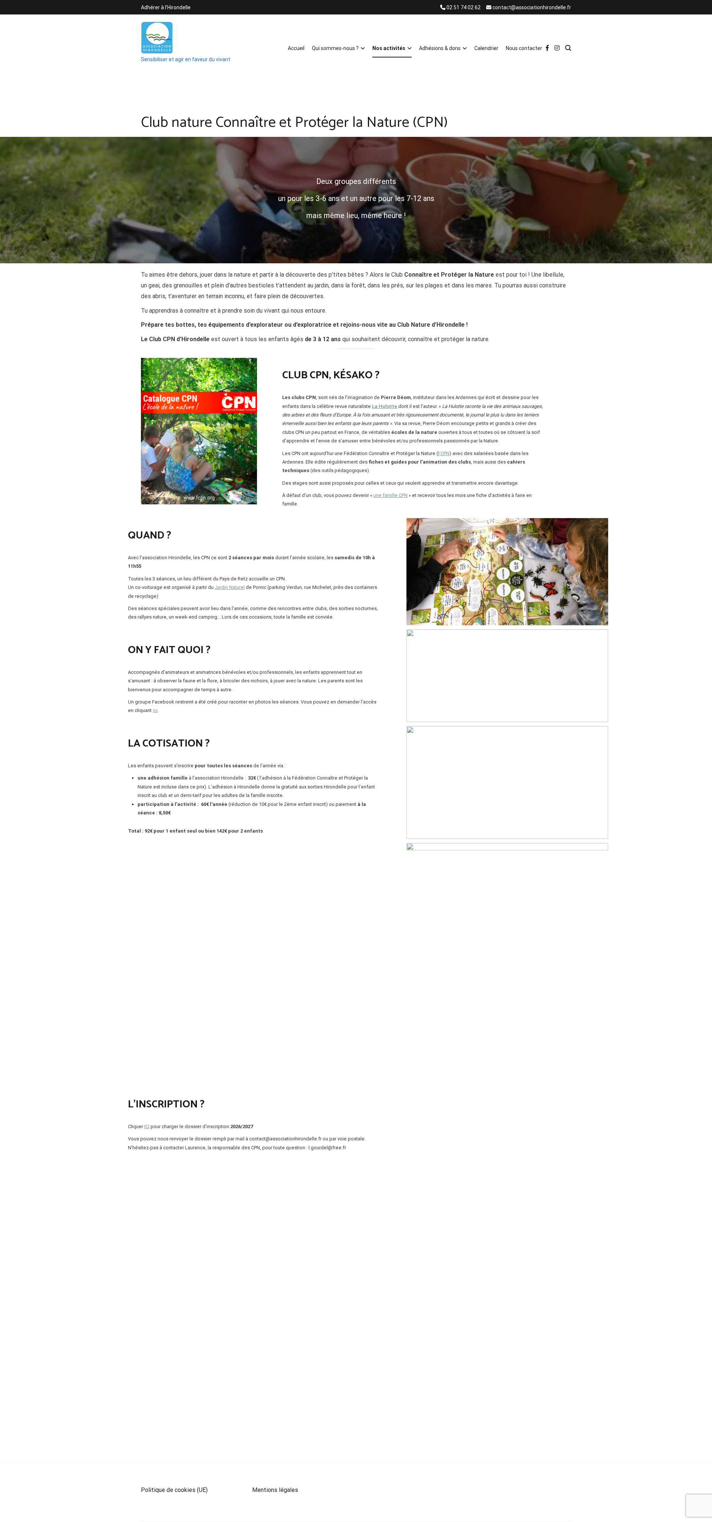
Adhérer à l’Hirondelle (166, 7)
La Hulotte (384, 406)
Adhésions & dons (440, 48)
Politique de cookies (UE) (174, 1489)
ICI (146, 1126)
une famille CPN (390, 495)
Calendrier (486, 48)
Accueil (296, 48)
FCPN (443, 453)
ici (155, 710)
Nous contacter (524, 48)
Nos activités (388, 48)
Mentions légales (275, 1489)
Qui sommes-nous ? (335, 48)
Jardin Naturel (230, 587)
